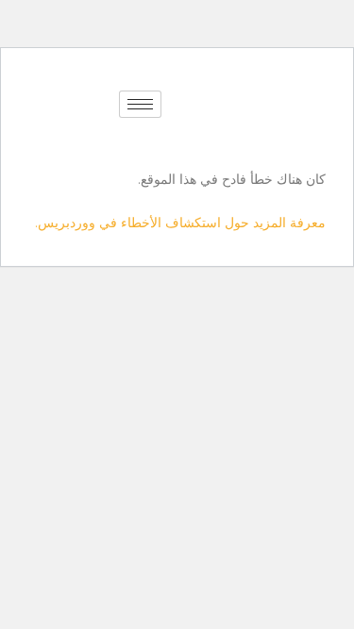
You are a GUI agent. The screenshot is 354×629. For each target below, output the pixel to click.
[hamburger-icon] (140, 104)
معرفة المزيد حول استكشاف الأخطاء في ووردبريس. (180, 222)
